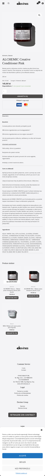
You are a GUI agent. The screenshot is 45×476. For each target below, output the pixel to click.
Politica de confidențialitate (22, 393)
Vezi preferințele (22, 468)
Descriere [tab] (5, 116)
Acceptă (22, 456)
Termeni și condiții (22, 391)
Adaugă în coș (22, 96)
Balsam (10, 55)
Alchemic (5, 55)
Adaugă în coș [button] (33, 296)
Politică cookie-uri (21, 473)
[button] (41, 430)
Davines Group (22, 408)
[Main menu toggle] (3, 3)
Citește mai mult (12, 298)
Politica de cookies (22, 395)
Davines (22, 406)
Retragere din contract (22, 415)
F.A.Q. (24, 368)
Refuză (22, 462)
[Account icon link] (43, 3)
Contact (23, 370)
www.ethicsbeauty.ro (23, 384)
